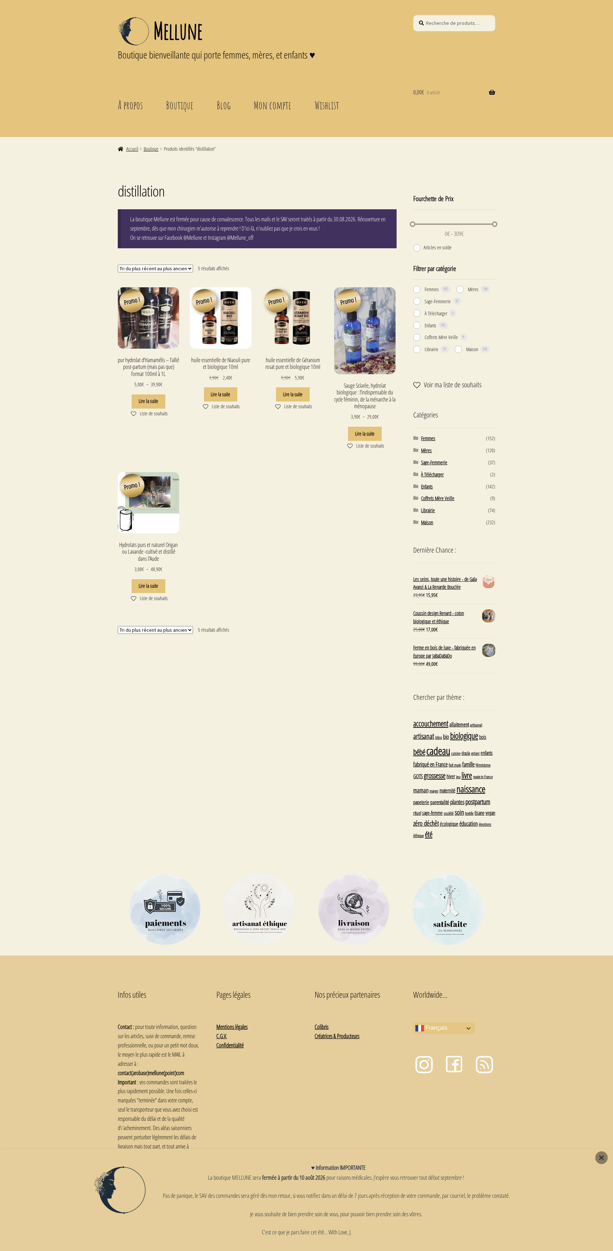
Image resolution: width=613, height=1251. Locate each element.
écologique (449, 823)
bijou (438, 737)
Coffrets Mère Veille (441, 337)
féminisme (483, 765)
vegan (490, 812)
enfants (487, 752)
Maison (472, 349)
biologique (464, 735)
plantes (457, 802)
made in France (483, 776)
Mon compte (272, 105)
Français (435, 1028)
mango (434, 790)
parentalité (439, 802)
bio (446, 737)
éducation (468, 823)
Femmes (432, 289)
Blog (224, 105)
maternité (447, 790)
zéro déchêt (426, 823)
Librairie (431, 349)
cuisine (455, 753)
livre (467, 775)
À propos (130, 105)
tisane (480, 812)
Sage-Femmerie (438, 301)
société (449, 813)
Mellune (177, 30)
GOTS (418, 776)
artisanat (423, 736)
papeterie (421, 802)
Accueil (132, 148)
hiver (451, 776)
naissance (471, 789)
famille (468, 764)
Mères (473, 289)
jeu (458, 776)
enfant (475, 753)
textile (469, 813)
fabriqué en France (430, 764)
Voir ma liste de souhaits (452, 384)
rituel (417, 813)
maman (421, 790)
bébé (419, 752)
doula (466, 753)
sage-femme (432, 812)
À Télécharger (436, 313)
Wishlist (327, 105)
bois (482, 737)
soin (459, 812)
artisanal (476, 724)
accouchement (430, 723)
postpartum (477, 801)
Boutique (179, 105)
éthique (418, 835)
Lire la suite (148, 401)
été (428, 834)
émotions (485, 824)
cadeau (438, 751)
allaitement (459, 724)
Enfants (430, 325)
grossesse (435, 775)
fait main (455, 765)
